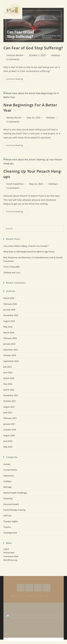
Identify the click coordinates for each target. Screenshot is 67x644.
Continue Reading (17, 78)
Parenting (7, 498)
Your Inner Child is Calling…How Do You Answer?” (26, 246)
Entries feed (8, 552)
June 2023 (7, 372)
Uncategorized (10, 532)
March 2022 (8, 389)
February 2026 (10, 304)
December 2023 (10, 349)
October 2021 (9, 401)
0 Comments (12, 59)
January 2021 (9, 424)
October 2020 (9, 429)
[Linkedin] (46, 588)
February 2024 (10, 338)
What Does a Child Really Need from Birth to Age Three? (29, 251)
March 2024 (8, 332)
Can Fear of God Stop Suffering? (33, 47)
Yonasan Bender (15, 55)
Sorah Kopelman (15, 183)
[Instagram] (38, 588)
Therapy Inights (10, 521)
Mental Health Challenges (15, 492)
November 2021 (10, 395)
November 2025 (10, 315)
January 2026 (9, 309)
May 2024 (7, 326)
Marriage (7, 487)
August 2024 (9, 321)
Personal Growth (11, 504)
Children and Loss (11, 272)
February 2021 (10, 418)
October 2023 (9, 355)
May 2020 (7, 446)
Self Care (7, 515)
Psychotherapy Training (14, 509)
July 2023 (7, 366)
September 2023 (11, 361)
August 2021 (9, 406)
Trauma (7, 527)
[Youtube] (29, 588)
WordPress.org (10, 560)
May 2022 (7, 383)
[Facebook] (21, 588)
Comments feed (10, 556)
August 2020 (9, 435)
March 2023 (8, 378)
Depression (8, 475)
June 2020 (7, 441)
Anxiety (6, 464)
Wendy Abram (13, 117)
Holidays (55, 55)
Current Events (10, 469)
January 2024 (9, 343)
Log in (6, 549)
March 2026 (8, 298)
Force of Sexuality (11, 266)
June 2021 (7, 412)
